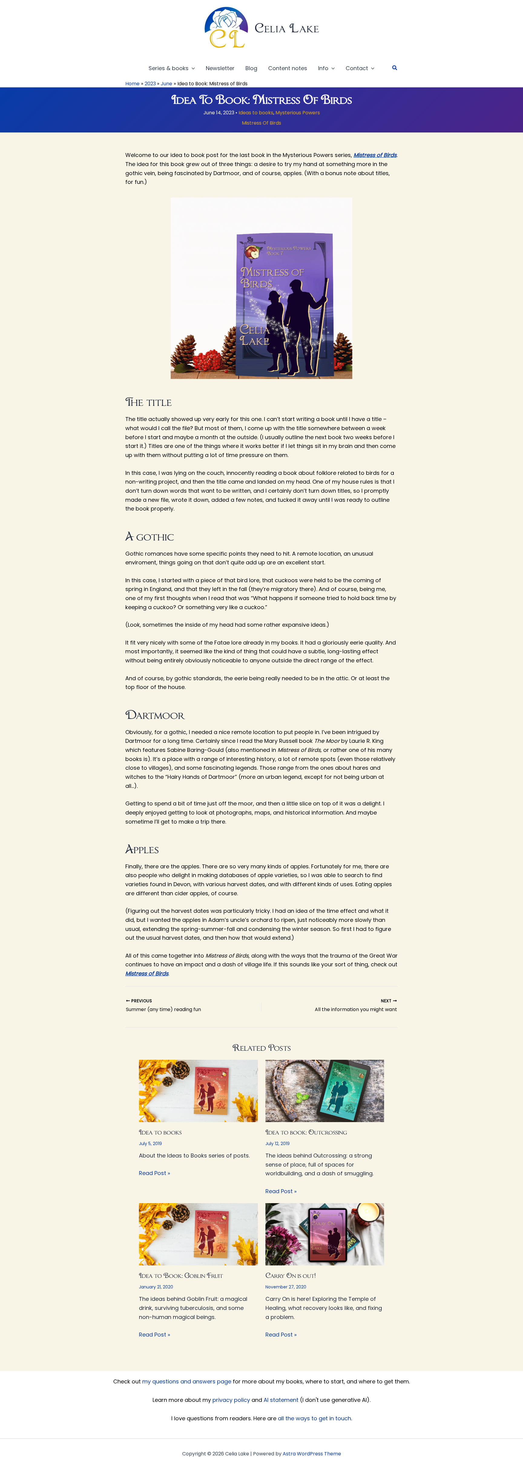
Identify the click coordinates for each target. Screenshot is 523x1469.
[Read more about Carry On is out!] (324, 1234)
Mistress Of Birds (261, 122)
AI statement (281, 1400)
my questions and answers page (186, 1381)
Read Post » (154, 1173)
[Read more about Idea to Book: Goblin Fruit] (198, 1234)
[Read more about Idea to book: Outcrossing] (324, 1090)
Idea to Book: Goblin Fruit (181, 1275)
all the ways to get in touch (314, 1418)
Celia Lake (287, 28)
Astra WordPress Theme (312, 1453)
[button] (192, 68)
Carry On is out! (290, 1275)
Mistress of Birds (375, 155)
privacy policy (231, 1400)
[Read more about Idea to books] (198, 1090)
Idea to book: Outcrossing (306, 1132)
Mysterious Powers (297, 112)
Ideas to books (255, 112)
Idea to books (160, 1132)
